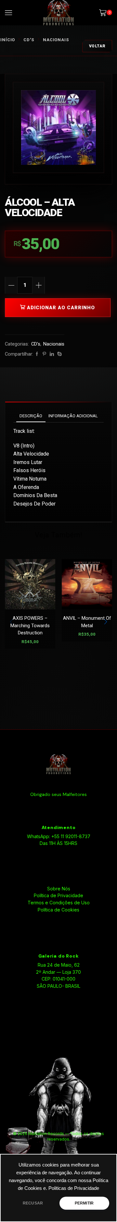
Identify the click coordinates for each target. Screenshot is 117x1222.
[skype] (59, 354)
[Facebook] (37, 354)
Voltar (97, 46)
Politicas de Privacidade (73, 1188)
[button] (105, 621)
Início (7, 39)
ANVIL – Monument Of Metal (87, 621)
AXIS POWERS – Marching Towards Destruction (30, 625)
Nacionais (56, 39)
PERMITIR (84, 1203)
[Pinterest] (44, 354)
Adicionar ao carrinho (61, 308)
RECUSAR (33, 1203)
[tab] (31, 416)
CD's (28, 39)
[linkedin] (52, 354)
